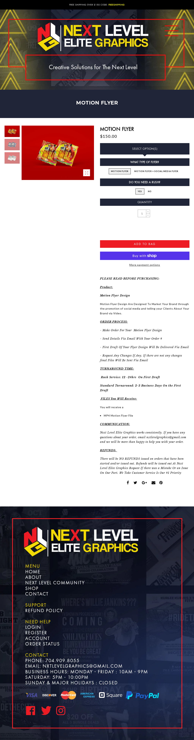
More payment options (144, 264)
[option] (58, 153)
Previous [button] (28, 155)
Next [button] (82, 155)
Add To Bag (145, 244)
